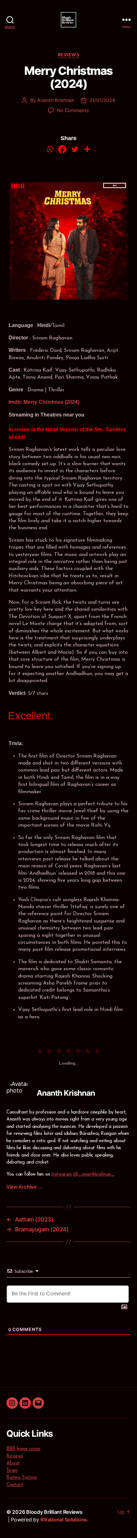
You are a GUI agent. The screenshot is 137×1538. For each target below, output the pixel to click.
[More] (87, 149)
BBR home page (23, 1449)
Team (12, 1470)
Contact (14, 1485)
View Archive (24, 1187)
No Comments (73, 110)
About (13, 1463)
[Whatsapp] (49, 149)
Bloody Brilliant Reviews (54, 1512)
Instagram (61, 1174)
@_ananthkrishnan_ (93, 1174)
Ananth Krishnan (56, 100)
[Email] (38, 1403)
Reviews (69, 54)
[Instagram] (12, 1403)
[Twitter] (74, 149)
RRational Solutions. (64, 1519)
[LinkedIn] (25, 1403)
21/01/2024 (102, 100)
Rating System (21, 1477)
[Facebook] (62, 149)
